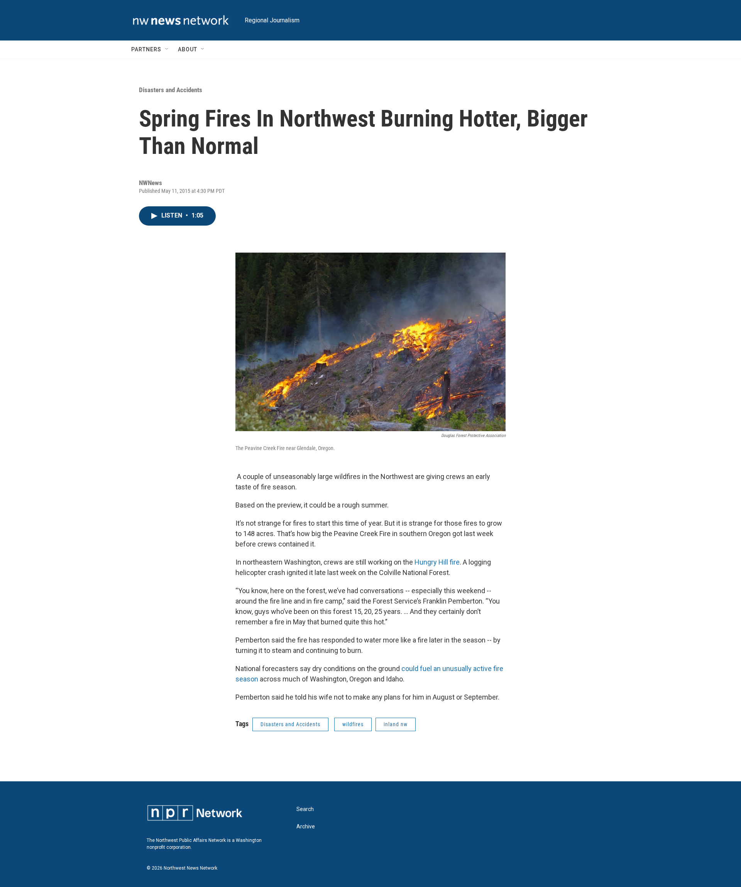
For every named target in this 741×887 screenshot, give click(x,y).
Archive (305, 827)
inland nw (396, 724)
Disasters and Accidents (170, 90)
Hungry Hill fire (437, 562)
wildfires (353, 724)
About (187, 49)
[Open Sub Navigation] (167, 49)
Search (305, 809)
